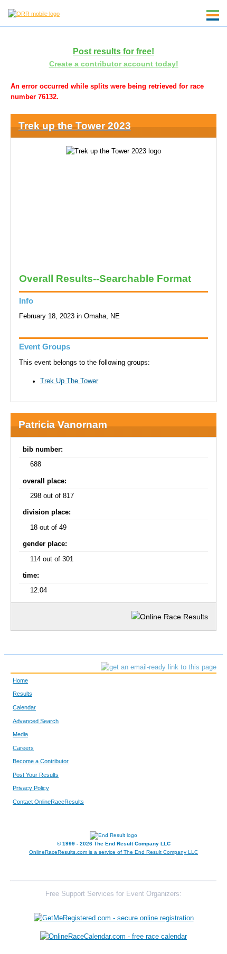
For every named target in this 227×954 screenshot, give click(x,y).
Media (20, 734)
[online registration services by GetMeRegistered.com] (114, 915)
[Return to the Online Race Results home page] (34, 13)
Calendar (24, 707)
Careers (23, 748)
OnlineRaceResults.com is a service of (113, 852)
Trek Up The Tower (69, 381)
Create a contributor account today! (113, 64)
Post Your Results (36, 775)
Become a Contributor (41, 761)
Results (22, 693)
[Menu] (212, 15)
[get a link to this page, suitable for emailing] (158, 667)
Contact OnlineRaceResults (48, 802)
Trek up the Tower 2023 (74, 125)
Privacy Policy (31, 788)
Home (20, 680)
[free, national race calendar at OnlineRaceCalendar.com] (113, 936)
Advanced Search (36, 721)
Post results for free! (113, 51)
